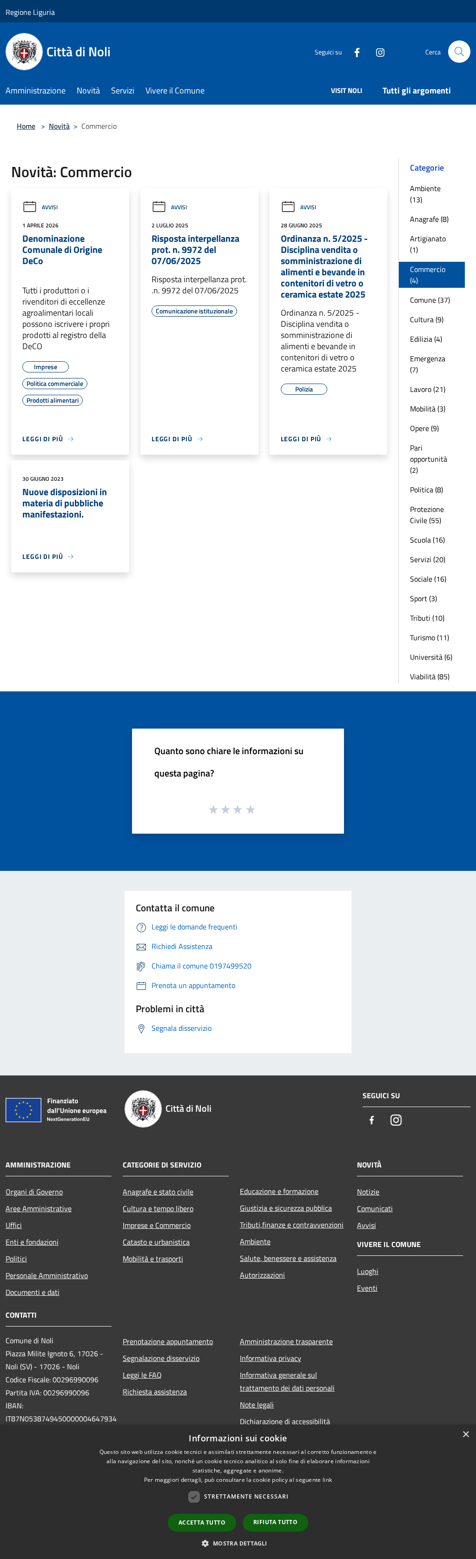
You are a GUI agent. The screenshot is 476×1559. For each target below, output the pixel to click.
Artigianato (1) (428, 244)
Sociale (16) (428, 578)
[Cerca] (459, 51)
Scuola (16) (427, 539)
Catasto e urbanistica (156, 1241)
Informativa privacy (270, 1358)
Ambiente (255, 1241)
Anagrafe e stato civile (158, 1191)
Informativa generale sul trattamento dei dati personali (287, 1381)
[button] (238, 1543)
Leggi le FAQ (142, 1374)
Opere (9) (424, 428)
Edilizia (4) (426, 339)
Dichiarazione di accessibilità (285, 1421)
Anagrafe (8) (429, 219)
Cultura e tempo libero (158, 1208)
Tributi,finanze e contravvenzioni (292, 1224)
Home (26, 126)
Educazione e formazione (279, 1191)
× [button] (465, 1434)
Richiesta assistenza (155, 1391)
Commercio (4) (427, 275)
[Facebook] (353, 51)
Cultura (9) (426, 319)
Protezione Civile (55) (427, 515)
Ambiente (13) (425, 194)
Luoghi (367, 1271)
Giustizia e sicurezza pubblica (286, 1208)
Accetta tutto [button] (201, 1522)
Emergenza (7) (427, 364)
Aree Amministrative (39, 1208)
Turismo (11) (429, 637)
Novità (59, 126)
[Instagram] (376, 51)
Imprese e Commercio (157, 1225)
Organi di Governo (34, 1191)
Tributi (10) (427, 618)
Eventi (367, 1288)
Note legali (257, 1404)
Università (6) (431, 657)
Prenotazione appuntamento (168, 1341)
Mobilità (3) (427, 408)
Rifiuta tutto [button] (275, 1522)
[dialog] (238, 1492)
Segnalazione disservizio (161, 1358)
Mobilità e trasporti (153, 1258)
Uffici (14, 1225)
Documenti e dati (33, 1292)
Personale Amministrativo (47, 1275)
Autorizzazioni (262, 1274)
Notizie (368, 1191)
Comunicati (375, 1208)
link (327, 1480)
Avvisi (50, 207)
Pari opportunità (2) (428, 459)
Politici (16, 1258)
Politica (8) (426, 489)
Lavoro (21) (427, 389)
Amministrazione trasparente (286, 1341)
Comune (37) (430, 299)
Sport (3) (423, 598)
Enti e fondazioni (32, 1241)
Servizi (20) (427, 559)
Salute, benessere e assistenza (288, 1258)
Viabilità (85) (430, 676)
